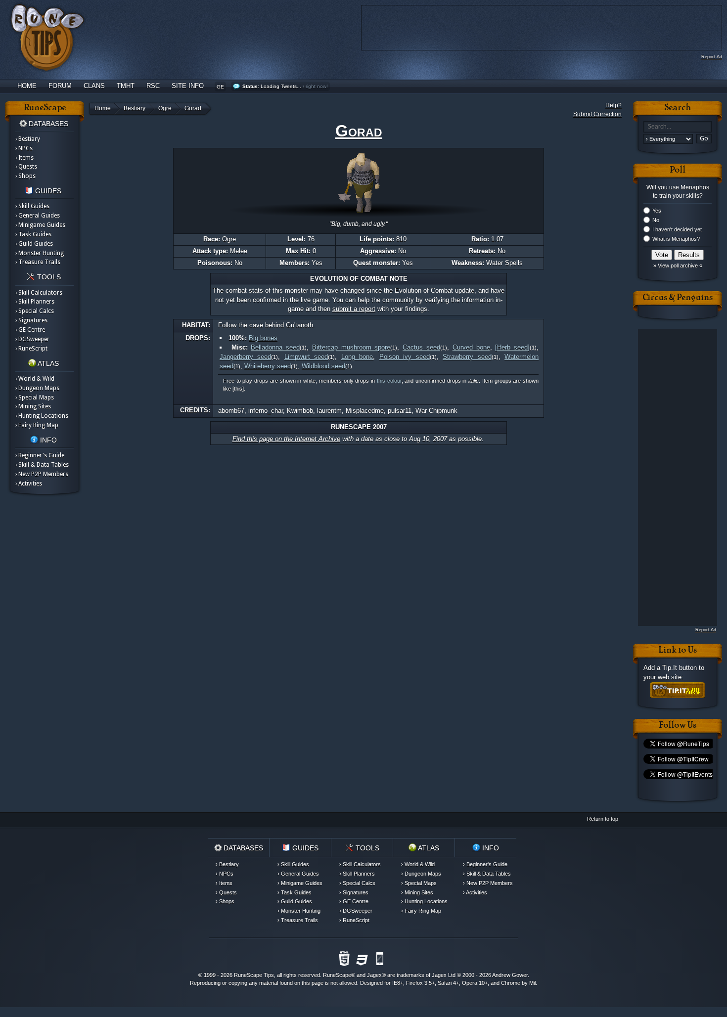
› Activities (28, 483)
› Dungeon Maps (37, 388)
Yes (656, 211)
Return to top (602, 819)
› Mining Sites (33, 406)
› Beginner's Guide (39, 455)
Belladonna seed (275, 347)
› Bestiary (27, 138)
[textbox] (677, 127)
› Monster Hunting (39, 253)
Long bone (357, 356)
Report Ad (711, 56)
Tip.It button (679, 667)
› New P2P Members (41, 474)
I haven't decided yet (677, 229)
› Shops (25, 176)
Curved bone (471, 347)
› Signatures (31, 320)
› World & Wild (34, 378)
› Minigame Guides (40, 224)
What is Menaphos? (676, 239)
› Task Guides (33, 234)
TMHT (126, 85)
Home (27, 85)
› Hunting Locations (41, 415)
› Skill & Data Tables (42, 464)
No (655, 220)
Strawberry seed (467, 356)
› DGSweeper (32, 339)
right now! (317, 86)
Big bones (263, 338)
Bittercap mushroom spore (351, 347)
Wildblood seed (323, 366)
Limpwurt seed (306, 356)
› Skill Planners (34, 301)
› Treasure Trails (37, 262)
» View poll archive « (677, 265)
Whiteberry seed (267, 366)
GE (220, 86)
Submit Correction (597, 114)
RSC (153, 85)
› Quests (26, 166)
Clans (94, 85)
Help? (613, 105)
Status (250, 86)
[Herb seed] (512, 347)
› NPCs (24, 148)
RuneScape (337, 975)
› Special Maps (34, 397)
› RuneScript (31, 348)
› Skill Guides (32, 206)
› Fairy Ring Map (36, 425)
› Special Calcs (34, 311)
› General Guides (37, 215)
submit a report (353, 308)
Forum (60, 85)
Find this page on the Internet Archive (286, 438)
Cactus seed (421, 347)
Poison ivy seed (404, 356)
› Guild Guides (34, 243)
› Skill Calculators (38, 292)
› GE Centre (30, 329)
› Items (24, 157)
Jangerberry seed (245, 356)
